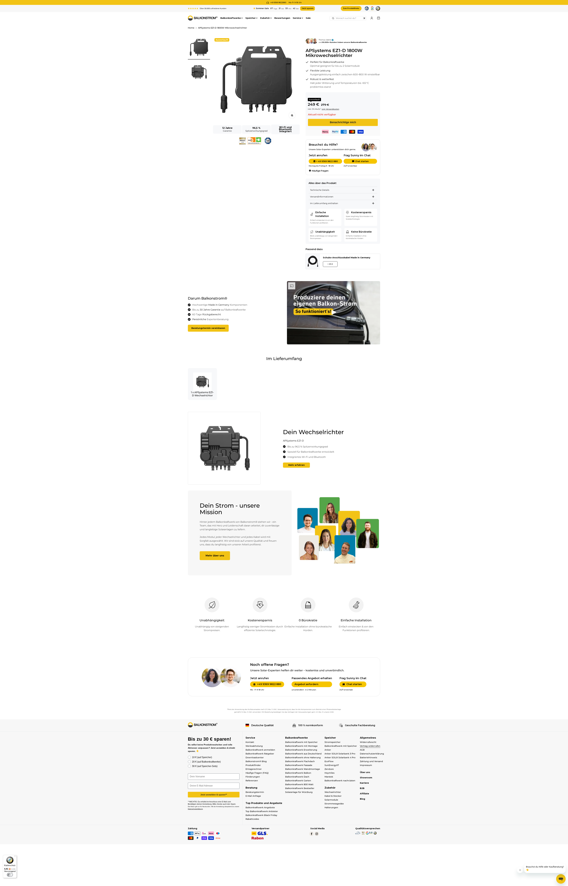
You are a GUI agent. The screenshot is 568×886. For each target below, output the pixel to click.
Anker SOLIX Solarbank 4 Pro (340, 757)
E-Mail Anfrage (253, 796)
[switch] (10, 875)
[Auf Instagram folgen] (316, 833)
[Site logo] (202, 724)
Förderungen (253, 776)
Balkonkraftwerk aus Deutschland (303, 753)
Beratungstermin (255, 792)
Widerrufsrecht (368, 742)
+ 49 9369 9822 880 (327, 161)
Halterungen (331, 807)
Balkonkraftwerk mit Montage (301, 746)
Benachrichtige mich (343, 122)
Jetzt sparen (307, 8)
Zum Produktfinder (351, 8)
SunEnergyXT (332, 765)
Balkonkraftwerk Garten (298, 780)
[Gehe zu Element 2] (199, 72)
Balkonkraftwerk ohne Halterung (303, 757)
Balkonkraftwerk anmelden (260, 749)
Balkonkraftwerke (230, 18)
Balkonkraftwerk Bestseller (299, 788)
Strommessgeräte (334, 803)
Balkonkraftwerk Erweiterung (301, 749)
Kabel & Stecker (333, 796)
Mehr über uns (215, 555)
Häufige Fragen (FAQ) (257, 773)
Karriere (364, 783)
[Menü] (15, 856)
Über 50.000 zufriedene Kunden (213, 8)
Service (297, 18)
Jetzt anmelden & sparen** (213, 794)
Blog (362, 799)
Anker (328, 749)
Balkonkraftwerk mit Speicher (301, 742)
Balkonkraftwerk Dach (297, 776)
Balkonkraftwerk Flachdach (300, 761)
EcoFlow (329, 761)
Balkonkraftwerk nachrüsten (340, 780)
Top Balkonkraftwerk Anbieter (262, 811)
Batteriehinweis (368, 757)
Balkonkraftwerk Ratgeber (260, 753)
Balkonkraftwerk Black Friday (261, 815)
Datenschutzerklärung (372, 753)
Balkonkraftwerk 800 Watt (299, 784)
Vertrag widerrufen (370, 746)
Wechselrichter (333, 792)
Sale (308, 18)
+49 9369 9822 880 (269, 684)
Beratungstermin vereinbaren (208, 328)
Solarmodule (331, 799)
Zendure (329, 769)
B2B (362, 788)
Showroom (366, 777)
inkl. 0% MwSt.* (314, 109)
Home (191, 27)
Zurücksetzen (364, 18)
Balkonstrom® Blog (256, 761)
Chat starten (362, 161)
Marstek (329, 776)
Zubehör (265, 18)
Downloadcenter (255, 757)
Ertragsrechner (254, 769)
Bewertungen (282, 18)
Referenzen (252, 780)
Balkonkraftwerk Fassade (298, 765)
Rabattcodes (252, 819)
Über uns (365, 772)
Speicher (250, 18)
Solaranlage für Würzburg (299, 792)
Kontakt (250, 742)
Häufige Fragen (320, 170)
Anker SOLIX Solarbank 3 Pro (340, 753)
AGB (362, 749)
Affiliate (364, 793)
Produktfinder (253, 765)
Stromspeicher (333, 742)
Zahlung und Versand (371, 761)
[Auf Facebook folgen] (311, 833)
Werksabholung (254, 746)
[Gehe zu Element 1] (199, 47)
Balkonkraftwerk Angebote (260, 807)
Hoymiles (329, 773)
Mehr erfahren (296, 465)
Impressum (366, 765)
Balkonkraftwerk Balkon (298, 773)
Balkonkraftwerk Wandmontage (302, 769)
